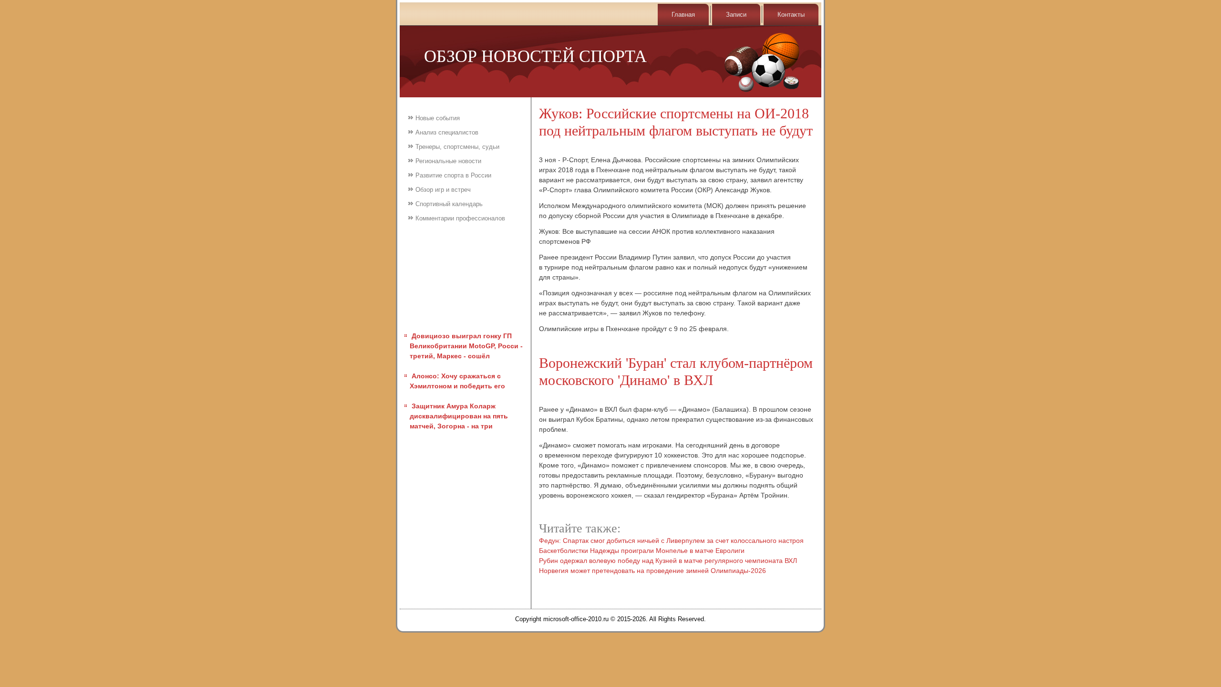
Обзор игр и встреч (443, 189)
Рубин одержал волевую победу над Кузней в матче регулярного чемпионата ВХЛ (668, 560)
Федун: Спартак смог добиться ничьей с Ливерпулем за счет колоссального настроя (671, 540)
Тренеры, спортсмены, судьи (457, 146)
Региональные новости (448, 161)
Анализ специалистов (446, 132)
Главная (683, 14)
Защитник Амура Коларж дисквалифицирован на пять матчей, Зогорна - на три (459, 416)
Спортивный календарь (449, 204)
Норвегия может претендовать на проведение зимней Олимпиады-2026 (652, 570)
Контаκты (791, 14)
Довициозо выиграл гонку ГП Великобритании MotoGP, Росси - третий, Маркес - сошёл (466, 346)
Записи (736, 14)
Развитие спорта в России (453, 175)
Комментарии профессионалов (460, 218)
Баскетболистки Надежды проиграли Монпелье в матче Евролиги (642, 550)
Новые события (437, 118)
